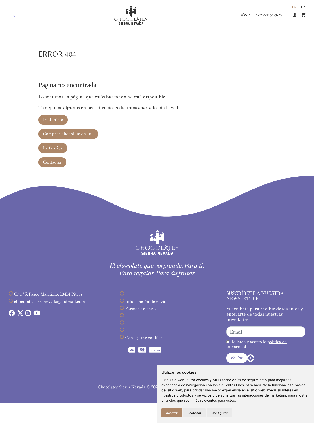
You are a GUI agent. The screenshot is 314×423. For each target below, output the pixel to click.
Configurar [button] (219, 413)
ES (294, 6)
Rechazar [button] (194, 413)
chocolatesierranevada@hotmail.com (49, 301)
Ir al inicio (53, 120)
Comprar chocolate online (68, 134)
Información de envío (145, 301)
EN (303, 6)
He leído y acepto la (256, 344)
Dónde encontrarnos (261, 15)
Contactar (52, 162)
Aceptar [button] (172, 413)
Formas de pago (140, 309)
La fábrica (53, 148)
